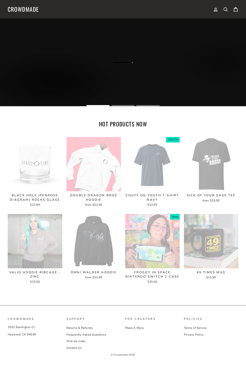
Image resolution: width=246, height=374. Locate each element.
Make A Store (134, 328)
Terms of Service (195, 328)
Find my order (76, 341)
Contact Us (74, 348)
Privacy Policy (194, 335)
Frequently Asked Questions (86, 335)
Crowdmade (23, 9)
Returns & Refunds (79, 328)
